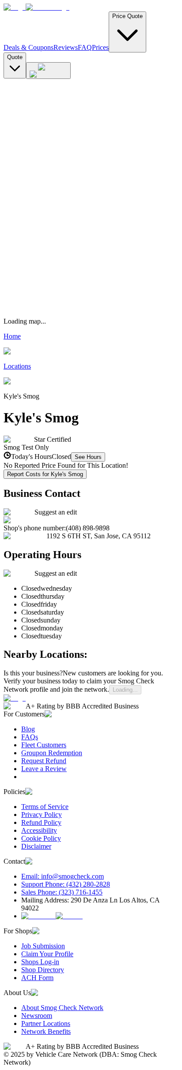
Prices (100, 47)
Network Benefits (46, 1031)
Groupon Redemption (51, 753)
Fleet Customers (43, 745)
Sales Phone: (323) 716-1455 (61, 892)
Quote (15, 57)
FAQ (85, 47)
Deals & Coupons (28, 47)
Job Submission (43, 946)
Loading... (125, 689)
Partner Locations (45, 1023)
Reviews (65, 47)
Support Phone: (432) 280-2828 (65, 884)
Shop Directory (42, 969)
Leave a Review (44, 768)
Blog (28, 729)
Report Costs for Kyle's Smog (45, 474)
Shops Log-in (40, 962)
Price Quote (127, 16)
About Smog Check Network (62, 1007)
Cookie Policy (41, 838)
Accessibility (39, 830)
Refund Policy (41, 822)
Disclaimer (36, 846)
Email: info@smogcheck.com (62, 876)
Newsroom (36, 1015)
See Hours (88, 457)
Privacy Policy (41, 814)
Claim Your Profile (47, 954)
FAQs (29, 737)
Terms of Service (44, 806)
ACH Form (37, 977)
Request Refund (43, 760)
